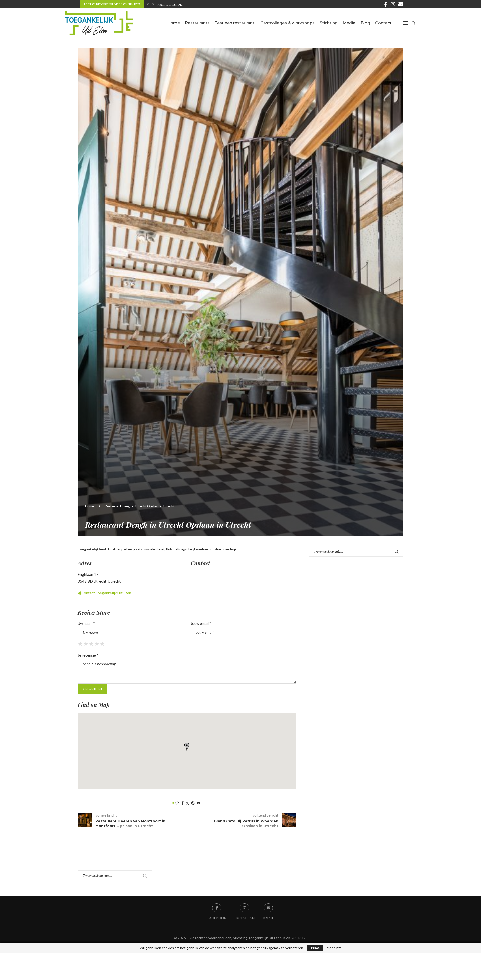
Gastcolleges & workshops (287, 23)
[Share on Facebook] (182, 803)
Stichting (329, 23)
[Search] (413, 23)
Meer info (334, 948)
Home (173, 23)
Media (349, 23)
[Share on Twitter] (187, 803)
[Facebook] (385, 4)
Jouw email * (201, 623)
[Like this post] (177, 803)
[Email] (400, 4)
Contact (383, 23)
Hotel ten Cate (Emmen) (176, 4)
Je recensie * (88, 655)
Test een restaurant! (235, 23)
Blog (365, 23)
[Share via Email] (198, 803)
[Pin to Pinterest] (193, 803)
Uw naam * (86, 623)
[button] (148, 4)
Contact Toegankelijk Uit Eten (106, 593)
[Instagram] (393, 4)
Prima (315, 948)
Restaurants (197, 23)
